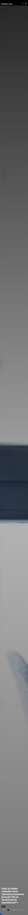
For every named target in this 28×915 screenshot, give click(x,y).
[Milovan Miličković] (8, 910)
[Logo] (6, 4)
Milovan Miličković (14, 909)
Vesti (3, 906)
